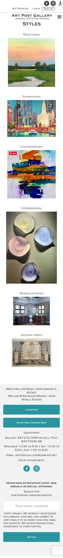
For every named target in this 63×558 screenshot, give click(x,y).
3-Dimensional (31, 208)
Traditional (31, 34)
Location (31, 409)
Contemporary (32, 146)
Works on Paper (31, 293)
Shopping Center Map (31, 422)
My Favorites (20, 8)
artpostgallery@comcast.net (36, 455)
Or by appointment (31, 460)
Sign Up (48, 8)
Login (36, 8)
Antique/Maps (31, 335)
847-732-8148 (31, 441)
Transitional (31, 96)
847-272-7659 (28, 437)
